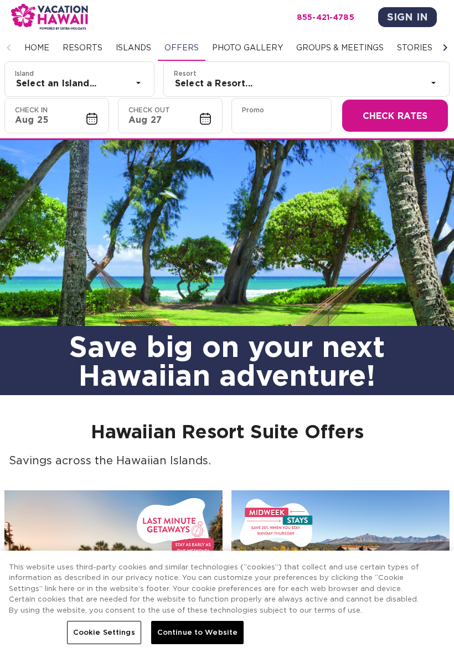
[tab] (37, 47)
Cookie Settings (104, 632)
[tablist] (227, 47)
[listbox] (79, 83)
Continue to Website (197, 632)
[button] (9, 47)
